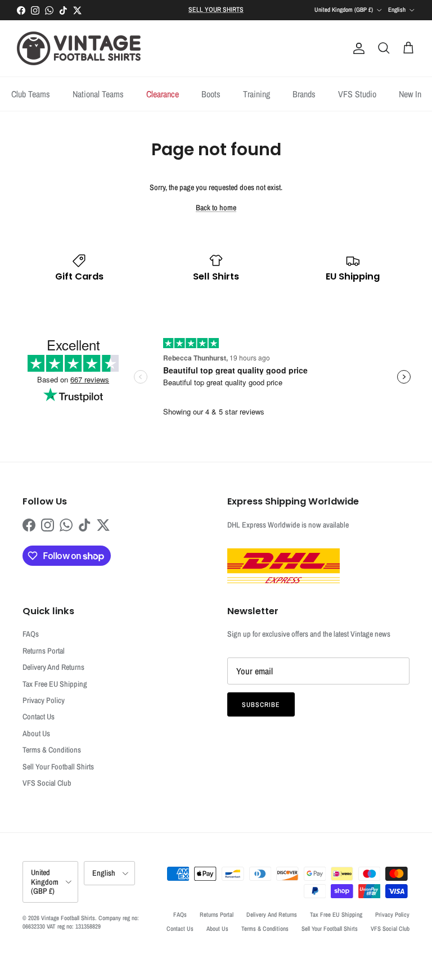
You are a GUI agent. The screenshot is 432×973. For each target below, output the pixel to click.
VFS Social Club (46, 783)
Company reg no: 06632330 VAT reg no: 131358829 (80, 922)
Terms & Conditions (51, 750)
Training (256, 94)
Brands (304, 94)
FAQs (30, 634)
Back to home (216, 207)
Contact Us (38, 716)
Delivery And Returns (53, 667)
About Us (36, 733)
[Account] (357, 48)
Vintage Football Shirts (68, 918)
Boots (210, 94)
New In (410, 94)
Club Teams (30, 94)
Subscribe (261, 704)
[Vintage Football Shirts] (79, 48)
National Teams (98, 94)
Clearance (162, 94)
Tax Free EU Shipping (54, 684)
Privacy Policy (43, 700)
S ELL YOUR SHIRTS (216, 9)
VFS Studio (357, 94)
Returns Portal (43, 651)
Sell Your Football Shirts (58, 767)
